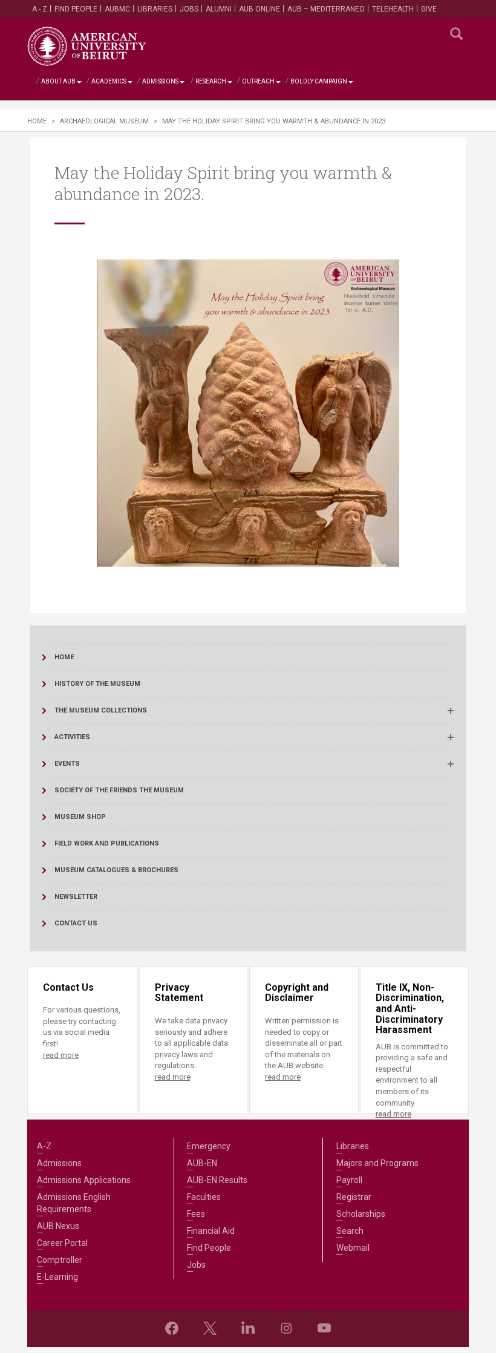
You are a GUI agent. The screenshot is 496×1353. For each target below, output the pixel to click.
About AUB (58, 81)
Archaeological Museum (104, 121)
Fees (196, 1214)
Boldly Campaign (318, 81)
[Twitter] (210, 1328)
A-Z (44, 1146)
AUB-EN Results (217, 1180)
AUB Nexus (58, 1226)
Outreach (258, 81)
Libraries (154, 9)
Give (429, 9)
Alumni (219, 9)
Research (210, 81)
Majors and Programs (377, 1163)
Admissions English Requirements (74, 1203)
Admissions (160, 81)
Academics (108, 81)
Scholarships (360, 1214)
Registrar (353, 1197)
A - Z (39, 9)
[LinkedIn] (248, 1328)
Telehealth (393, 9)
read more (61, 1055)
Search (350, 1231)
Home (37, 121)
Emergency (208, 1146)
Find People (75, 9)
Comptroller (59, 1260)
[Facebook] (172, 1328)
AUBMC (117, 9)
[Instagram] (286, 1328)
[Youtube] (324, 1328)
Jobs (189, 9)
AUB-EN (202, 1163)
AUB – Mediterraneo (326, 9)
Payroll (349, 1180)
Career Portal (62, 1243)
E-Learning (57, 1277)
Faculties (204, 1197)
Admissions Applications (84, 1180)
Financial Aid (211, 1231)
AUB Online (259, 9)
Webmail (353, 1248)
